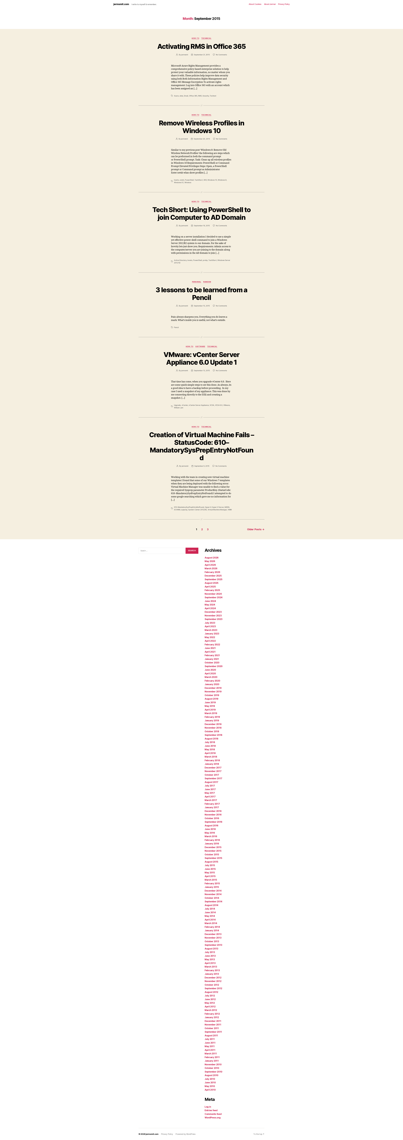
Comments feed (213, 1114)
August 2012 (211, 992)
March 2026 (211, 568)
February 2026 (212, 572)
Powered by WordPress (185, 1134)
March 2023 (211, 630)
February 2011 (212, 1057)
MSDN (227, 507)
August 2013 (211, 948)
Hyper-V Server (218, 507)
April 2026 (210, 565)
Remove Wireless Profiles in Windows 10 (201, 127)
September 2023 (213, 619)
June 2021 (210, 648)
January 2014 (212, 930)
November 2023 (213, 615)
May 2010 (210, 1086)
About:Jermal (269, 4)
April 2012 (210, 1006)
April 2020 (210, 673)
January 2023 (212, 633)
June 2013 (210, 956)
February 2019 (212, 717)
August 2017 (211, 782)
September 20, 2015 (202, 139)
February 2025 (212, 590)
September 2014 (213, 901)
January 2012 (212, 1017)
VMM (230, 510)
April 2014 (210, 919)
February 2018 (212, 760)
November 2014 (213, 894)
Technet (213, 96)
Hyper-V (208, 507)
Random (207, 282)
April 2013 (210, 963)
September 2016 (213, 822)
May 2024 (210, 604)
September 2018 (213, 735)
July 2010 (210, 1079)
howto (176, 180)
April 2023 (210, 626)
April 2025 (210, 586)
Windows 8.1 (179, 182)
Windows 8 (222, 180)
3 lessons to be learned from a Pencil (201, 293)
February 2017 (212, 804)
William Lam (178, 408)
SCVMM (177, 510)
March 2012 (211, 1010)
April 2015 (210, 876)
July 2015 (210, 865)
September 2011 (213, 1032)
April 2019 (210, 709)
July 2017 (210, 785)
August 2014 (211, 905)
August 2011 (211, 1035)
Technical (206, 38)
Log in (208, 1106)
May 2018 (210, 749)
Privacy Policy (284, 4)
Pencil (176, 327)
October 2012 (212, 985)
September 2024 (213, 597)
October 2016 (212, 818)
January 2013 (212, 974)
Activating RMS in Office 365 (201, 46)
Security (206, 96)
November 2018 (213, 727)
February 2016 (212, 840)
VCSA (212, 405)
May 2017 (210, 793)
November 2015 (213, 851)
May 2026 (210, 561)
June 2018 (210, 746)
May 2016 (210, 832)
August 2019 (211, 698)
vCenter (185, 405)
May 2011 (210, 1046)
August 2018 (211, 738)
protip (205, 260)
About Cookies (255, 4)
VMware (226, 405)
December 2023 (213, 612)
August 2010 (211, 1075)
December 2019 (213, 688)
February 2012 (212, 1014)
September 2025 (213, 579)
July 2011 (210, 1039)
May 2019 (210, 706)
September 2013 (213, 945)
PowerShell (189, 180)
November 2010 (213, 1064)
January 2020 (212, 684)
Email (186, 96)
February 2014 (212, 927)
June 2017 (210, 789)
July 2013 (210, 952)
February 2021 (212, 655)
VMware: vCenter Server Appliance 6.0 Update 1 (201, 358)
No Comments (221, 55)
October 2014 (212, 898)
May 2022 (210, 637)
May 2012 (210, 1003)
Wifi (205, 180)
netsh (182, 180)
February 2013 (212, 970)
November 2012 (213, 981)
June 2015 (210, 869)
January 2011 (212, 1061)
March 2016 (211, 836)
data (181, 96)
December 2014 (213, 890)
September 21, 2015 (202, 55)
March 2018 (211, 756)
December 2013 (213, 934)
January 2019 (212, 720)
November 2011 (213, 1024)
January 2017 (212, 807)
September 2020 (213, 666)
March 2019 (211, 713)
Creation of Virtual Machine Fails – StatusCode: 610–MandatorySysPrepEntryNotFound (201, 446)
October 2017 (212, 775)
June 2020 (210, 670)
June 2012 (210, 999)
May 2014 (210, 916)
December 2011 (213, 1021)
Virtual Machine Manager (217, 510)
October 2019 (212, 695)
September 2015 (213, 858)
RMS (200, 96)
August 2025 (211, 583)
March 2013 (211, 966)
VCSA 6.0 (218, 405)
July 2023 (210, 623)
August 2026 (212, 557)
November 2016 (213, 814)
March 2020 (211, 677)
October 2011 (212, 1028)
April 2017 (210, 796)
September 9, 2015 (201, 466)
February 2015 (212, 883)
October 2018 (212, 731)
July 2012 (210, 995)
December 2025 (213, 575)
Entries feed (211, 1110)
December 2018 (213, 724)
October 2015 (212, 854)
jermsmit (184, 55)
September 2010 (213, 1071)
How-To (195, 38)
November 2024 (213, 594)
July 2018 (210, 742)
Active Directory (180, 260)
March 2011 (211, 1053)
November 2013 (213, 937)
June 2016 (210, 829)
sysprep (184, 510)
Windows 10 (212, 180)
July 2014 (210, 908)
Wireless (187, 182)
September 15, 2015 (202, 306)
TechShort (199, 180)
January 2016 (212, 843)
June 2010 (210, 1082)
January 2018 (212, 764)
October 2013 (212, 941)
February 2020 (212, 680)
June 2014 (210, 912)
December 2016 (213, 811)
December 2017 (213, 767)
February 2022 (212, 644)
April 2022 (210, 641)
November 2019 (213, 691)
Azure (176, 96)
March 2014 (211, 923)
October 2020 (212, 662)
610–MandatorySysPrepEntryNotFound (189, 507)
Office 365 (193, 96)
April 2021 (210, 651)
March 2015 (211, 880)
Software (200, 346)
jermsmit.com (121, 4)
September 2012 (213, 988)
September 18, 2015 (202, 226)
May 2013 (210, 959)
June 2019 (210, 702)
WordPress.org (213, 1117)
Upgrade (177, 405)
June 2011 (210, 1042)
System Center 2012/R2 (197, 510)
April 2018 (210, 753)
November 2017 (213, 771)
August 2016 (211, 825)
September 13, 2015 (202, 370)
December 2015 (213, 847)
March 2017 (211, 800)
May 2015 (210, 872)
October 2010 (212, 1068)
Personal (196, 282)
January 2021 (212, 659)
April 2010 (210, 1089)
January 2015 (212, 887)
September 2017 (213, 778)
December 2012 (213, 977)
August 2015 (211, 861)
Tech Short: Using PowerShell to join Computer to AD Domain (201, 213)
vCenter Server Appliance (199, 405)
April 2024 (210, 608)
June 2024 (210, 601)
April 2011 (210, 1050)
